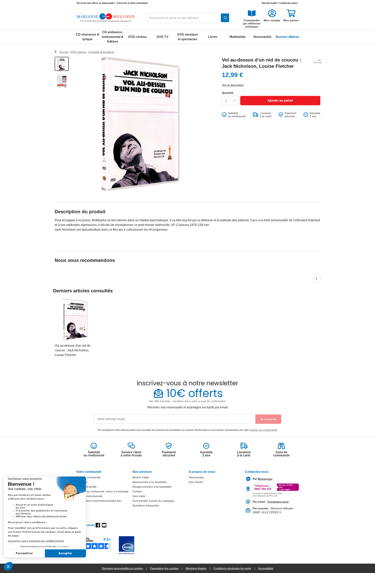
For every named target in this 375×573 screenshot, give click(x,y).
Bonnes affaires (287, 36)
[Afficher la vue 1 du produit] (62, 64)
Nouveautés (262, 36)
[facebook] (98, 525)
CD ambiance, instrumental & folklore (112, 36)
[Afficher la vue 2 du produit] (62, 81)
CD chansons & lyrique (87, 37)
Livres (212, 36)
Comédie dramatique (101, 52)
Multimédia (237, 36)
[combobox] (189, 17)
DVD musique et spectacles (187, 37)
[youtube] (104, 525)
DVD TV (162, 36)
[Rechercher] (225, 17)
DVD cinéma (137, 36)
